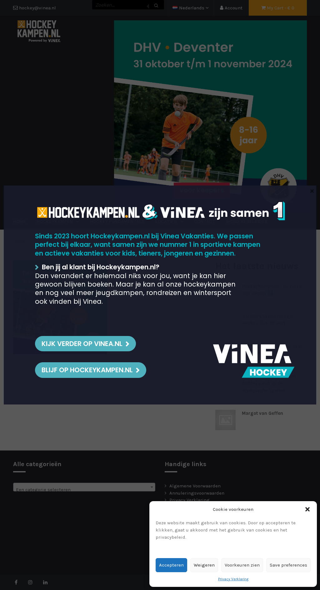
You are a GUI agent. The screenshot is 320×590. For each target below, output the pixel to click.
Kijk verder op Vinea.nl (82, 343)
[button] (307, 509)
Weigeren (204, 565)
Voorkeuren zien (242, 565)
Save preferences (288, 565)
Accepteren (171, 565)
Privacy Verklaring (233, 579)
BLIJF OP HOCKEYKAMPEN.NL (87, 369)
